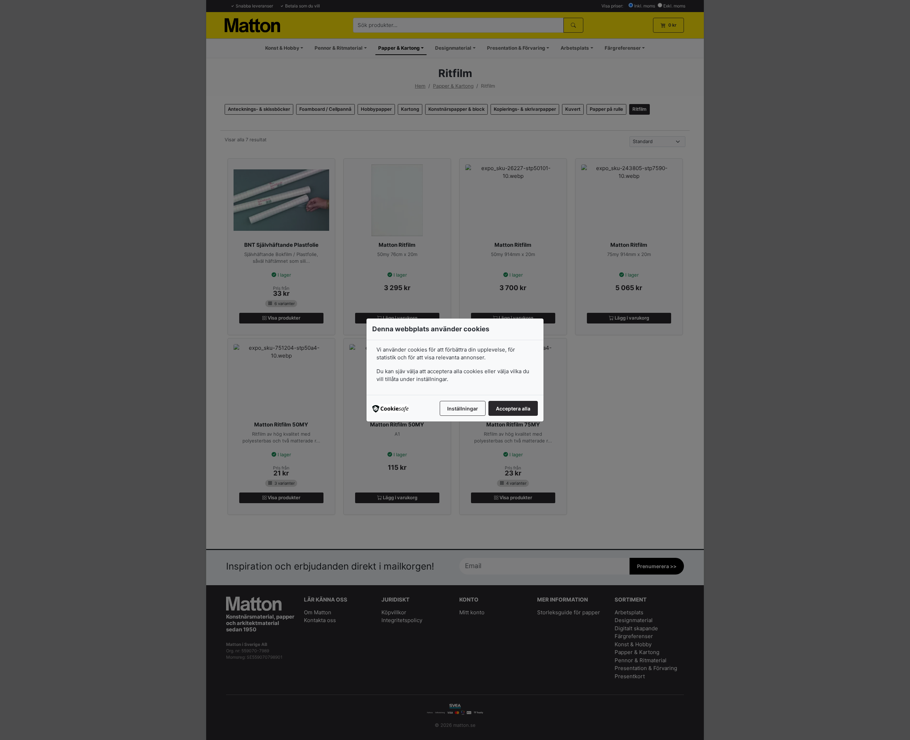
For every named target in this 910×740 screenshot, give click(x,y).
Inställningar (462, 409)
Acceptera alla (513, 409)
